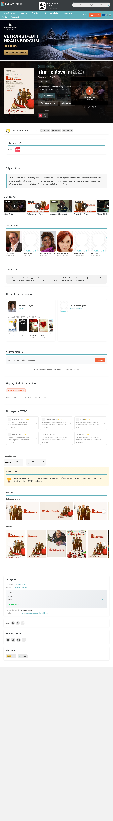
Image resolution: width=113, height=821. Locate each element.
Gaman (41, 66)
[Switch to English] (106, 15)
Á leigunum (67, 13)
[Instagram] (18, 640)
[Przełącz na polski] (110, 15)
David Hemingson (78, 305)
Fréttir (4, 17)
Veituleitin (54, 13)
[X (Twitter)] (13, 640)
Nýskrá (84, 15)
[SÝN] (17, 149)
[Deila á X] (18, 623)
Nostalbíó (24, 13)
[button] (104, 511)
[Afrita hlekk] (23, 623)
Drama (50, 66)
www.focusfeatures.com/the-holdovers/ (35, 613)
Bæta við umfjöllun (16, 390)
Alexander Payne (25, 305)
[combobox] (91, 4)
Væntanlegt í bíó (39, 13)
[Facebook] (8, 640)
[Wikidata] (24, 640)
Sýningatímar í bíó (9, 13)
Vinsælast (15, 17)
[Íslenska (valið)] (103, 15)
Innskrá (100, 360)
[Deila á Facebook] (13, 623)
